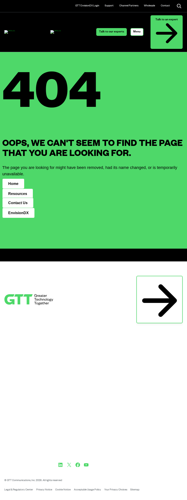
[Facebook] (78, 465)
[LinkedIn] (60, 465)
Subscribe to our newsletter (159, 280)
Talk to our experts (111, 32)
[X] (69, 465)
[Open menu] (136, 32)
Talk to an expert (166, 19)
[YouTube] (86, 465)
